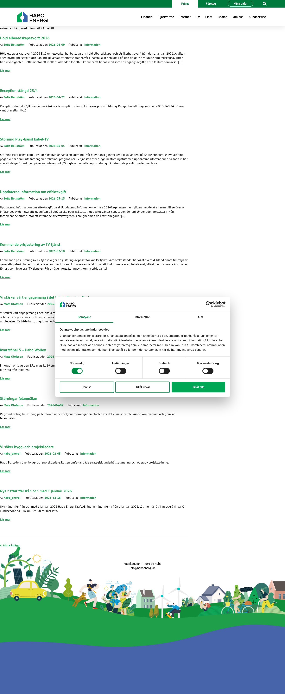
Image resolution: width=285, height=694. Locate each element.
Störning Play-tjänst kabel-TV (24, 139)
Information (92, 44)
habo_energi (12, 453)
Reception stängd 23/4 (19, 90)
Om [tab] (200, 317)
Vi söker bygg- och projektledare (27, 446)
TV (198, 17)
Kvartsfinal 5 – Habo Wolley (23, 349)
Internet (185, 17)
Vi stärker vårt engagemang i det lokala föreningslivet (44, 297)
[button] (264, 3)
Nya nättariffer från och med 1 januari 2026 (36, 491)
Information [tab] (142, 317)
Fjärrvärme (166, 17)
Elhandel (147, 17)
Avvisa (86, 387)
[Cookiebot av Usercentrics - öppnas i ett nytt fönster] (208, 304)
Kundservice (257, 17)
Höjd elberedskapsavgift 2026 (24, 37)
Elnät (208, 17)
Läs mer (5, 70)
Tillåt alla (198, 387)
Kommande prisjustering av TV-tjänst (30, 244)
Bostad (222, 17)
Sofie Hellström (14, 44)
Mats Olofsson (13, 304)
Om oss (238, 17)
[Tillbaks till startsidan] (32, 16)
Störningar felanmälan (18, 398)
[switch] (120, 371)
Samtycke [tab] (84, 317)
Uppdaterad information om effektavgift (33, 191)
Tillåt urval (143, 387)
